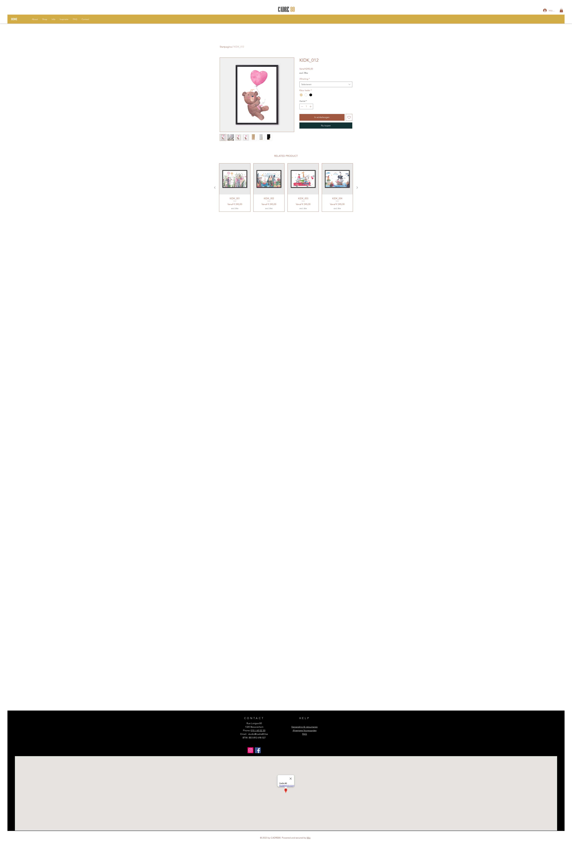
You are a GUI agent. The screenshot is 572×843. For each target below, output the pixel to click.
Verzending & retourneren (304, 726)
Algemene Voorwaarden (305, 730)
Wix (308, 837)
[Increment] (311, 106)
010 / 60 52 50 (258, 730)
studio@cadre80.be (258, 734)
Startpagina (226, 46)
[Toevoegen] (349, 117)
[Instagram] (250, 750)
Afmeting (304, 78)
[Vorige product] (215, 187)
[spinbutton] (306, 106)
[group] (286, 187)
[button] (561, 10)
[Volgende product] (357, 187)
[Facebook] (258, 750)
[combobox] (325, 84)
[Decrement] (302, 106)
